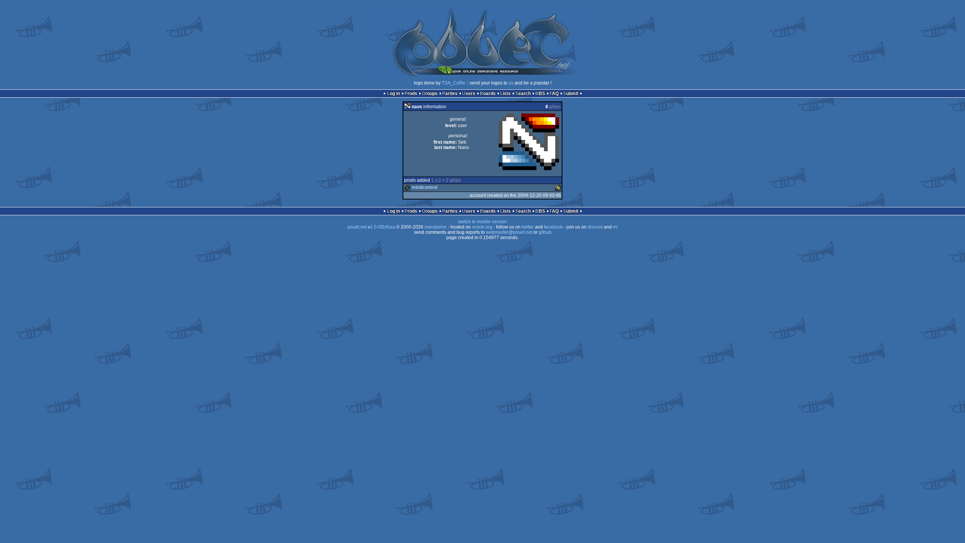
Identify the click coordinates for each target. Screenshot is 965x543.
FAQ (554, 93)
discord (595, 227)
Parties (450, 93)
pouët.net (357, 227)
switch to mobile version (482, 221)
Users (468, 93)
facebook (553, 227)
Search (523, 93)
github (545, 232)
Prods (410, 93)
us (511, 83)
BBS (540, 93)
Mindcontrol (424, 187)
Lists (505, 93)
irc (615, 227)
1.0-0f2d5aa (382, 227)
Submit (570, 93)
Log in (393, 93)
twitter (528, 227)
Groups (430, 93)
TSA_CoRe (453, 83)
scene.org (482, 227)
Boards (488, 93)
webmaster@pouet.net (509, 232)
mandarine (435, 227)
